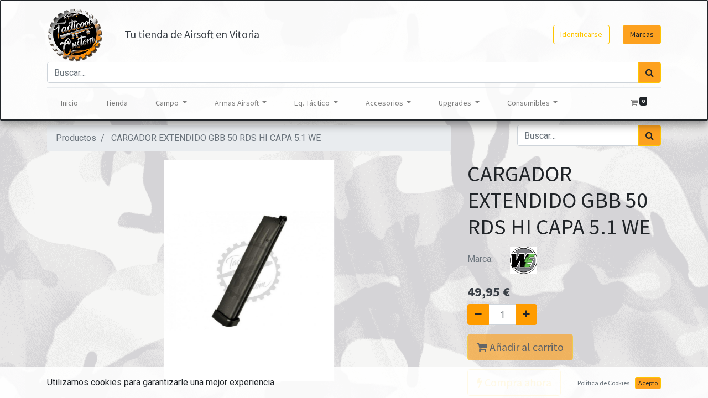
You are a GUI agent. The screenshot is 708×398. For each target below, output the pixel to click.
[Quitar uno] (478, 314)
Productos (76, 138)
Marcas (642, 34)
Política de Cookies (603, 383)
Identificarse (581, 34)
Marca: (481, 259)
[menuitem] (69, 103)
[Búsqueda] (649, 72)
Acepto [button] (648, 383)
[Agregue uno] (526, 314)
